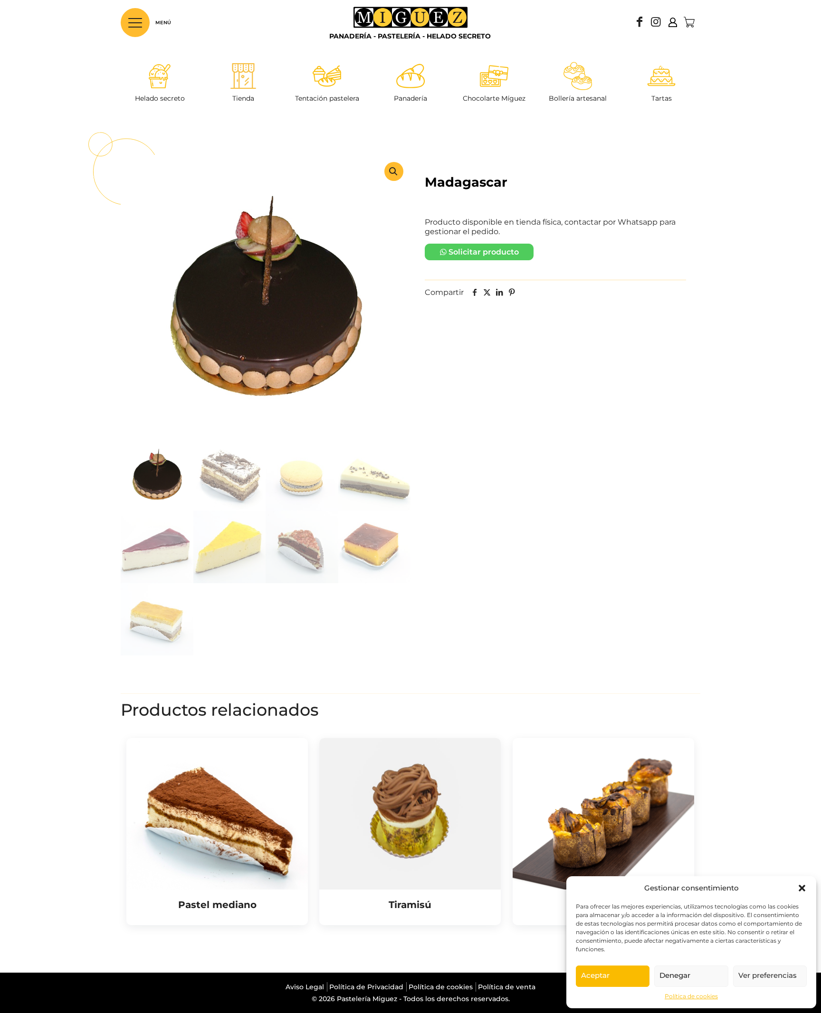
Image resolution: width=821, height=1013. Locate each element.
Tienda (243, 98)
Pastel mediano (217, 904)
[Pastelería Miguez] (410, 22)
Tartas (661, 98)
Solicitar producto (484, 251)
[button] (802, 888)
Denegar (674, 975)
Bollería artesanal (578, 98)
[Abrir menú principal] (135, 22)
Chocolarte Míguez (494, 98)
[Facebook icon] (639, 23)
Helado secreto (160, 98)
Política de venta (506, 987)
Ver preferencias (767, 975)
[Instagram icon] (655, 23)
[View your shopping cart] (689, 22)
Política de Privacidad (366, 987)
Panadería (410, 98)
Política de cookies (691, 996)
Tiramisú (410, 904)
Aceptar (595, 975)
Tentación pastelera (327, 98)
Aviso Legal (305, 987)
